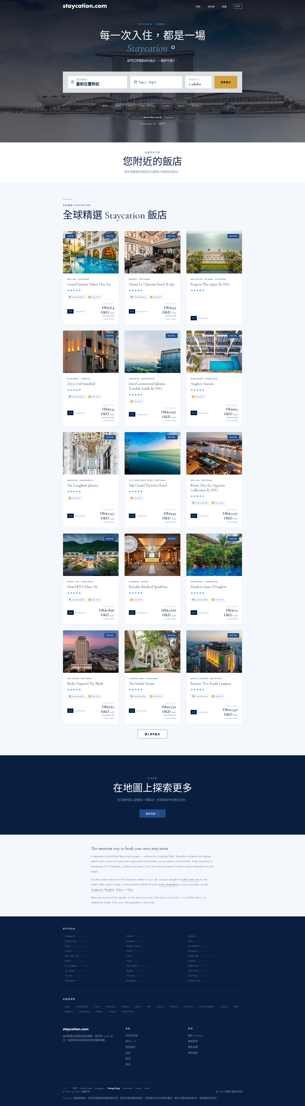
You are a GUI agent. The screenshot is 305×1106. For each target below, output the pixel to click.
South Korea (138, 951)
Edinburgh (193, 956)
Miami (68, 961)
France (197, 941)
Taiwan (138, 1088)
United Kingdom (80, 951)
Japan (135, 956)
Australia (200, 961)
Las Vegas (70, 970)
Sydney (191, 961)
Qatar (135, 961)
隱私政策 (193, 1047)
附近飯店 (130, 1047)
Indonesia (109, 1006)
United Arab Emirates (81, 946)
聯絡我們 (193, 1041)
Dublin (191, 936)
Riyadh (130, 970)
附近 (198, 6)
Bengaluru (132, 980)
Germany (187, 1006)
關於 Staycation (195, 1035)
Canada (76, 975)
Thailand (139, 941)
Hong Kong (70, 941)
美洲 (127, 1064)
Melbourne (193, 965)
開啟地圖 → (152, 813)
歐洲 (127, 1058)
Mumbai (131, 975)
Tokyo (119, 889)
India (138, 975)
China (96, 1006)
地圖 (224, 6)
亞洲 (127, 1053)
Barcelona (193, 951)
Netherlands (206, 946)
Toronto (195, 105)
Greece (111, 1011)
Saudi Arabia (139, 970)
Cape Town (193, 970)
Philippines (138, 936)
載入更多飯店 (152, 734)
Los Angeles (71, 965)
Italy (148, 1006)
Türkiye (223, 1006)
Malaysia (145, 946)
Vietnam (124, 1006)
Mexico (204, 980)
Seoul (129, 951)
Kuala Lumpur (133, 946)
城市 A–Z (130, 1041)
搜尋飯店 (226, 82)
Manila (181, 105)
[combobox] (100, 84)
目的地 (211, 6)
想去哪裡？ (82, 79)
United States (85, 956)
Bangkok (109, 889)
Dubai (118, 105)
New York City (148, 105)
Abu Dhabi (132, 965)
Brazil (201, 975)
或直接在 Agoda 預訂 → (152, 97)
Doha (129, 961)
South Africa (205, 970)
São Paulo (193, 975)
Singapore (97, 889)
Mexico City (194, 980)
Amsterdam (194, 946)
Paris (130, 105)
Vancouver (70, 980)
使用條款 (193, 1053)
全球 (75, 1088)
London (166, 105)
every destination (168, 884)
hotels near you (190, 879)
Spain (201, 951)
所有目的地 (131, 1035)
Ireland (199, 936)
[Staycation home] (85, 6)
